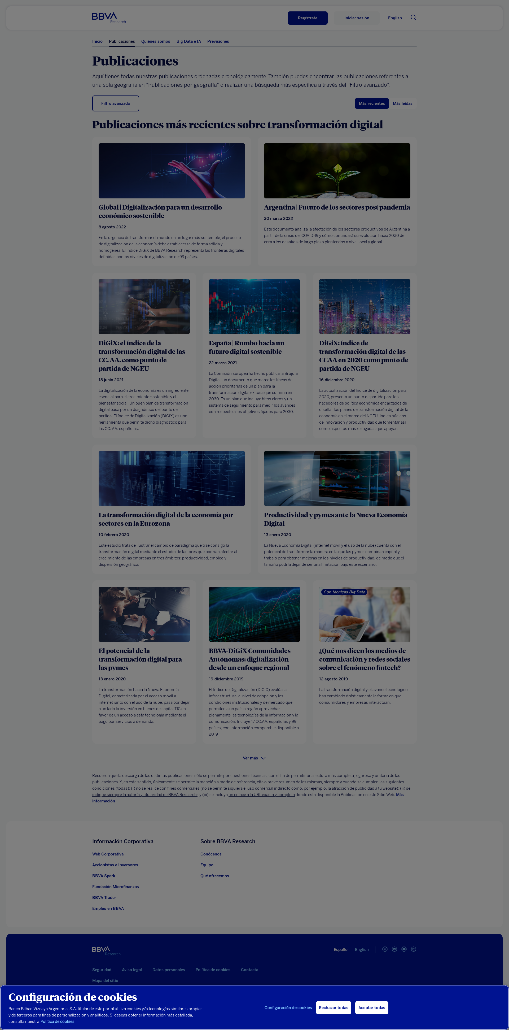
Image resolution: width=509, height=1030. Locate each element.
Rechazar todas (333, 1007)
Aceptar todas (371, 1007)
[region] (254, 1007)
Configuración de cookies (288, 1007)
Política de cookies (57, 1021)
